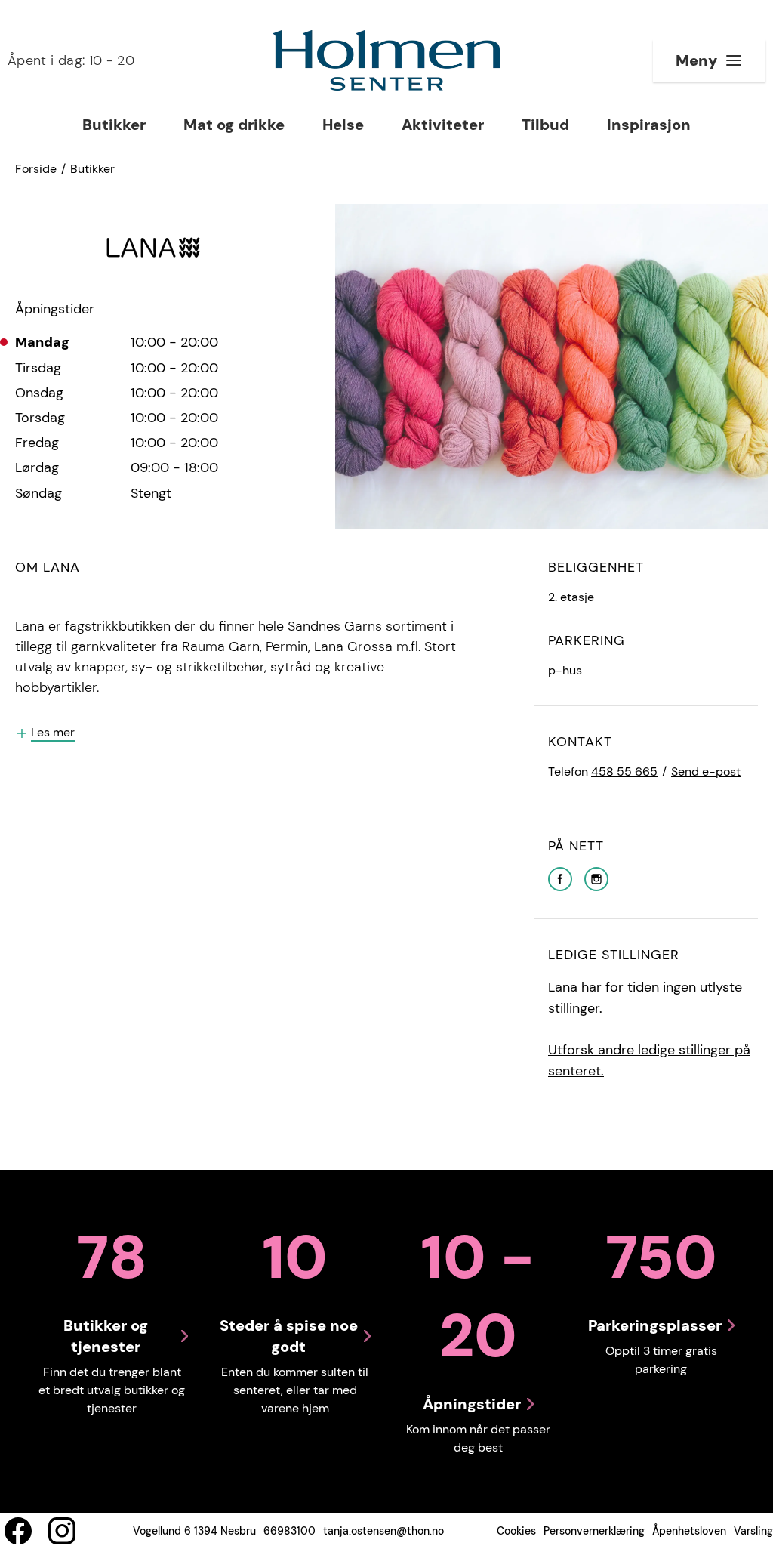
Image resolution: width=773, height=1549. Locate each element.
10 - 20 (71, 60)
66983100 (289, 1531)
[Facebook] (560, 878)
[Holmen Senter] (386, 60)
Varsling (753, 1531)
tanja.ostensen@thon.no (383, 1531)
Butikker (92, 169)
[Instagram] (596, 878)
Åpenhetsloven (689, 1531)
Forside (36, 169)
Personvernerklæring (594, 1531)
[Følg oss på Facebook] (18, 1531)
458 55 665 (624, 771)
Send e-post (706, 771)
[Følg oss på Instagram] (62, 1531)
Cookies (516, 1531)
